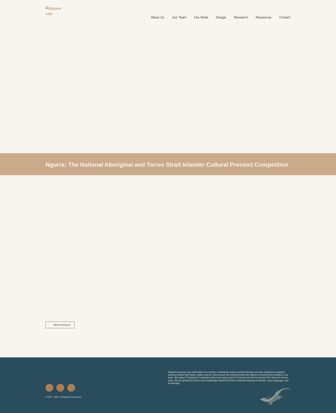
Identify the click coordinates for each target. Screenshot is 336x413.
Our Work (201, 17)
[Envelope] (71, 388)
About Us (157, 17)
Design (221, 17)
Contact (284, 17)
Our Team (179, 17)
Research (241, 17)
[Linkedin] (49, 388)
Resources (263, 17)
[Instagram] (60, 388)
